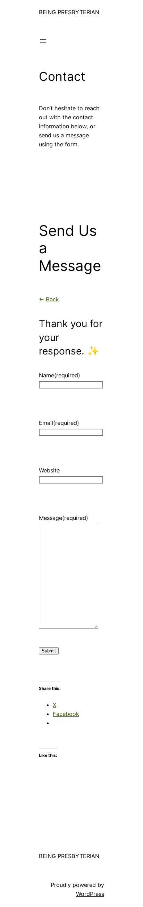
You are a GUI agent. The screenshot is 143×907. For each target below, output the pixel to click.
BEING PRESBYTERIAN (69, 12)
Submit (49, 650)
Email (59, 422)
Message (63, 517)
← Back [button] (49, 299)
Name (59, 375)
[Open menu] (43, 41)
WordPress (90, 893)
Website (49, 470)
